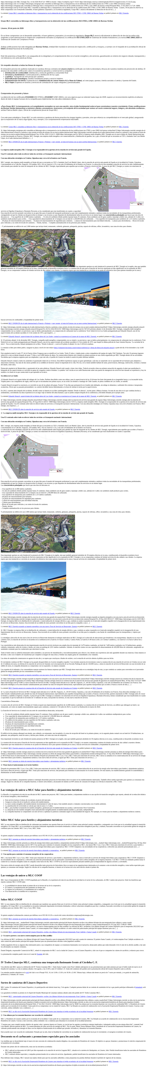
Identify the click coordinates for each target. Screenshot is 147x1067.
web (27, 972)
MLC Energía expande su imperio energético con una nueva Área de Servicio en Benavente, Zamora (43, 626)
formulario (138, 987)
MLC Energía (123, 13)
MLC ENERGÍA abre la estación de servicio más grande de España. (32, 409)
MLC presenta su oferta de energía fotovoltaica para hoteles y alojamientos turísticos (37, 761)
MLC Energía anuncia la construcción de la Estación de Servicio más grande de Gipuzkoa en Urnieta (43, 688)
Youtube (39, 954)
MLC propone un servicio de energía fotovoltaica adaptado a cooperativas (34, 850)
